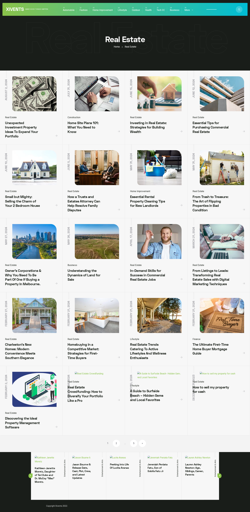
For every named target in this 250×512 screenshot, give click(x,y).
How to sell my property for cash (211, 389)
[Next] (219, 475)
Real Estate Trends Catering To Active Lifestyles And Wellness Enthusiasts (148, 351)
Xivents (15, 9)
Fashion (84, 10)
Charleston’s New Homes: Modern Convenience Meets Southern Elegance (20, 351)
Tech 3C (161, 10)
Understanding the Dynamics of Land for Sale (84, 275)
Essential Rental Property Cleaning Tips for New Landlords (147, 201)
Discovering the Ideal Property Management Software (22, 423)
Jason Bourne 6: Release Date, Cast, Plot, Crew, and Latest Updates (81, 471)
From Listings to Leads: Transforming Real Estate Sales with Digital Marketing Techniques (211, 277)
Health (148, 10)
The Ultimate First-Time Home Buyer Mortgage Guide (211, 349)
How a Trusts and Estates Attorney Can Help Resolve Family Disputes (84, 204)
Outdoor (136, 10)
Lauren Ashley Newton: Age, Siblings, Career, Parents (194, 470)
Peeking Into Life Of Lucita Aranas (119, 466)
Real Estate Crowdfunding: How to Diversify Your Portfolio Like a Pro (85, 394)
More (187, 10)
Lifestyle (122, 10)
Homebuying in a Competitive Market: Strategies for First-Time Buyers (83, 351)
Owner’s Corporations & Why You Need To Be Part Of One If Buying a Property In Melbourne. (23, 277)
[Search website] (239, 9)
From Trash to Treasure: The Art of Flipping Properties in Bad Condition (211, 204)
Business (174, 10)
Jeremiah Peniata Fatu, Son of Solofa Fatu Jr (157, 468)
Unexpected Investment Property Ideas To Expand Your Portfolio (21, 130)
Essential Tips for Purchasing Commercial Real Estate (211, 127)
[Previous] (31, 475)
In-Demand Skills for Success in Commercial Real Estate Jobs (147, 275)
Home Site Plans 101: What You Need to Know (83, 127)
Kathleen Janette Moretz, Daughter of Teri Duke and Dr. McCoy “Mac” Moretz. (45, 475)
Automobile (69, 10)
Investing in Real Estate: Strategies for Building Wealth (148, 127)
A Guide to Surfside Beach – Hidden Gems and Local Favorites (146, 395)
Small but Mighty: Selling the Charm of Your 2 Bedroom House (22, 201)
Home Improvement (103, 10)
